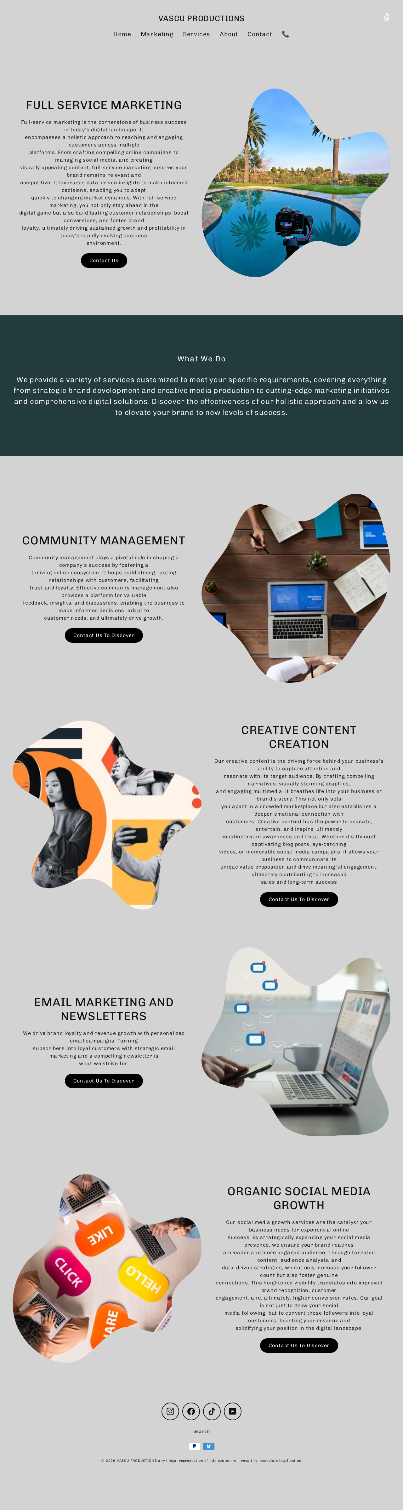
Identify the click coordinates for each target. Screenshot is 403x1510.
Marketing (157, 34)
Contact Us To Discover (104, 635)
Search (201, 1431)
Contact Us (104, 260)
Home (122, 34)
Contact (259, 34)
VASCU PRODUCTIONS (201, 18)
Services (196, 34)
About (229, 34)
